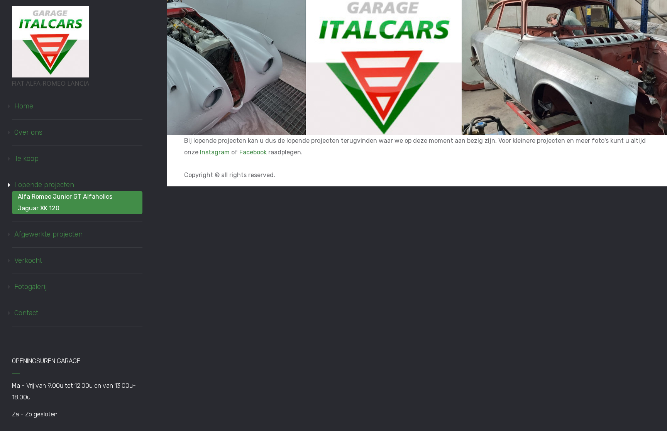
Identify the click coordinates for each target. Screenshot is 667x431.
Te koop (26, 158)
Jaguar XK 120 (38, 208)
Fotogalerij (30, 286)
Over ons (28, 132)
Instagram (215, 152)
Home (23, 106)
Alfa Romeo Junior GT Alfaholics (65, 196)
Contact (26, 313)
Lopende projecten (44, 185)
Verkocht (28, 260)
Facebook (253, 152)
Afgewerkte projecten (48, 234)
